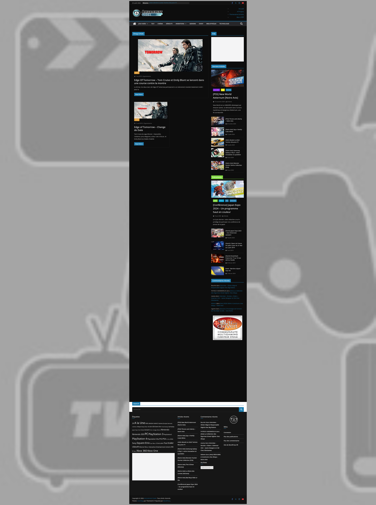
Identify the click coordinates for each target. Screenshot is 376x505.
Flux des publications (231, 437)
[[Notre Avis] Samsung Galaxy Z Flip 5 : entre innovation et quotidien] (217, 154)
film (160, 427)
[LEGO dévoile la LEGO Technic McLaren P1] (217, 142)
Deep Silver (144, 426)
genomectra (147, 76)
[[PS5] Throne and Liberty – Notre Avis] (217, 121)
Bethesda (170, 423)
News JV (221, 200)
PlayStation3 (168, 434)
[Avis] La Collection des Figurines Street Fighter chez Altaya (210, 436)
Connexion (227, 432)
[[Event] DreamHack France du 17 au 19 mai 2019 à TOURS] (217, 259)
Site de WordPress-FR (231, 445)
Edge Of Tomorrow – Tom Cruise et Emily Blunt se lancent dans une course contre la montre (169, 81)
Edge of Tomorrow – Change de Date (149, 128)
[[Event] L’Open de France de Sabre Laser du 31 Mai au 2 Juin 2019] (217, 247)
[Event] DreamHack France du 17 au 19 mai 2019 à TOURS (233, 258)
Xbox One (152, 450)
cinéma (134, 427)
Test (152, 24)
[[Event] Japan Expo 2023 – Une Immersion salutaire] (217, 234)
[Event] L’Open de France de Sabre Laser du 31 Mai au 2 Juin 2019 (234, 245)
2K (133, 423)
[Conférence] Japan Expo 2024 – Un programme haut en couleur (226, 208)
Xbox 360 (141, 450)
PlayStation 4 (139, 438)
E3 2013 (150, 427)
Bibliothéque (211, 24)
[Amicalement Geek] (134, 23)
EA (154, 427)
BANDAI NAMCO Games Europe (158, 423)
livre (151, 430)
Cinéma (160, 24)
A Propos (240, 11)
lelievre (213, 303)
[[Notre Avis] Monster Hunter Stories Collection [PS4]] (217, 166)
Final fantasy (165, 426)
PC (146, 434)
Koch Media (141, 430)
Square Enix (143, 442)
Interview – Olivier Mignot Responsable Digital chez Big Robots (210, 424)
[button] (147, 23)
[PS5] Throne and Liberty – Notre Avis (234, 120)
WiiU (135, 451)
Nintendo (165, 429)
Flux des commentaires (231, 441)
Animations (180, 24)
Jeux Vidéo (142, 24)
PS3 (160, 439)
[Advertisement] (227, 49)
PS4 (164, 439)
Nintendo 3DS (138, 434)
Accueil (241, 9)
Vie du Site (233, 200)
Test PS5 (228, 90)
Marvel (159, 430)
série (161, 443)
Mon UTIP (240, 17)
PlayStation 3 (156, 434)
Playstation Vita (153, 439)
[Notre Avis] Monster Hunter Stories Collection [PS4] (234, 165)
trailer (171, 443)
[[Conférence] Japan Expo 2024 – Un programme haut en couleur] (227, 189)
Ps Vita (168, 439)
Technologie (224, 24)
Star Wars (152, 443)
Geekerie (193, 24)
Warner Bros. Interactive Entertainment (152, 447)
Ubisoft (135, 446)
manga (155, 430)
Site (227, 200)
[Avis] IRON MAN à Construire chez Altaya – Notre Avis (211, 457)
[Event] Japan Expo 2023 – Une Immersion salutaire (233, 233)
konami (147, 430)
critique (139, 427)
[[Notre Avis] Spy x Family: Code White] (217, 132)
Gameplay (171, 427)
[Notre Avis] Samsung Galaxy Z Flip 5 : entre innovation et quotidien (233, 153)
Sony (134, 443)
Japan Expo (135, 430)
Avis (146, 423)
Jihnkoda (229, 101)
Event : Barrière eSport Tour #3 (233, 270)
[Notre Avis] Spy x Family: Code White (234, 130)
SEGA (171, 439)
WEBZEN (168, 447)
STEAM (158, 443)
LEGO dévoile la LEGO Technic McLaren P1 (163, 3)
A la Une (139, 423)
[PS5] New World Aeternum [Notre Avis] (225, 95)
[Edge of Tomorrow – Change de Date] (150, 110)
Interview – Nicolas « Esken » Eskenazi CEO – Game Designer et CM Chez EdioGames (225, 298)
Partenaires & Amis (237, 14)
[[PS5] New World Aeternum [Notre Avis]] (227, 78)
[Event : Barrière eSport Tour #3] (217, 271)
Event (201, 24)
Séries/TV (169, 24)
